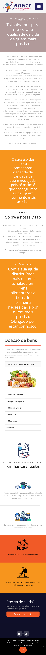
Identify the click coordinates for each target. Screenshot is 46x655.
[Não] (43, 646)
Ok (23, 649)
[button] (39, 6)
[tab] (23, 364)
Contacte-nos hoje (23, 614)
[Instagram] (26, 634)
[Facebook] (20, 634)
